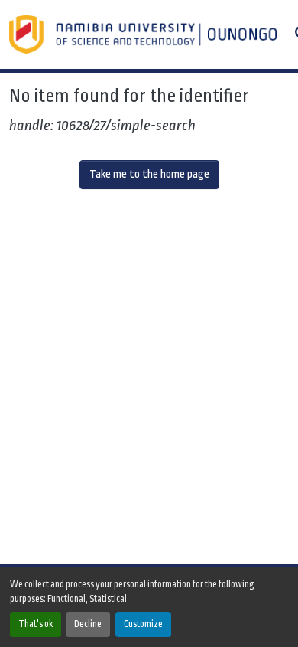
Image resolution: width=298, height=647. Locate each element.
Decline (88, 624)
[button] (144, 34)
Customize (143, 624)
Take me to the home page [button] (149, 174)
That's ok (35, 624)
